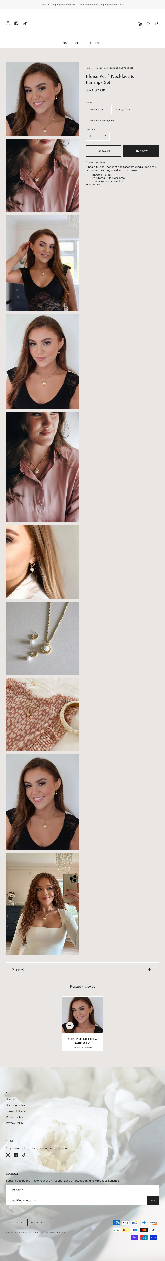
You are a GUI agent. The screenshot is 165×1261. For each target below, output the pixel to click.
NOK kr (35, 1222)
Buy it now (141, 151)
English (14, 1222)
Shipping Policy (15, 1105)
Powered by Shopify (53, 1232)
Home (89, 67)
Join (152, 1200)
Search (10, 1099)
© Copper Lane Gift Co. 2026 (22, 1232)
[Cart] (157, 23)
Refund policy (14, 1117)
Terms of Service (16, 1111)
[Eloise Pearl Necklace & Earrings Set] (82, 1015)
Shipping (18, 969)
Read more (93, 185)
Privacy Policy (14, 1122)
